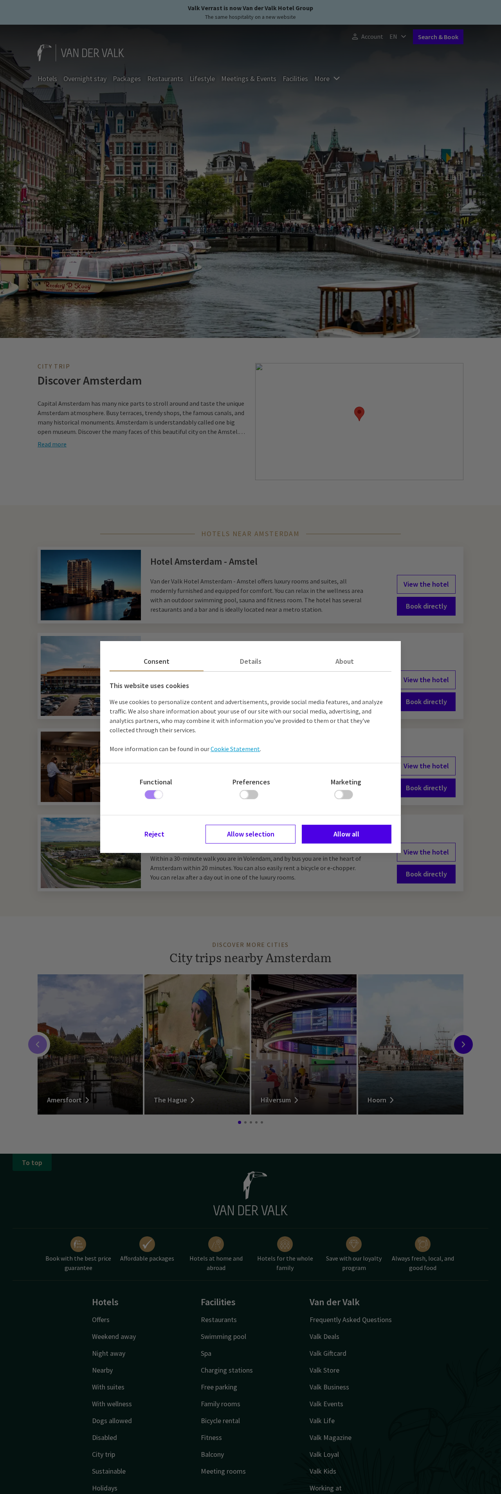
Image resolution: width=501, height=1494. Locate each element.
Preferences (251, 781)
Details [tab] (250, 661)
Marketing (346, 781)
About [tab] (344, 661)
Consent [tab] (156, 661)
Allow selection (250, 833)
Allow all (346, 833)
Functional (156, 781)
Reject (154, 833)
